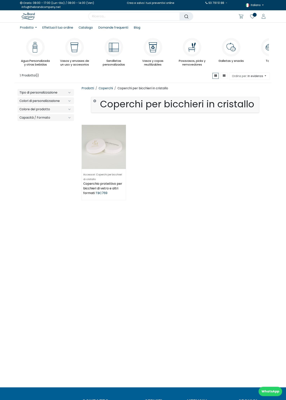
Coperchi (106, 88)
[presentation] (21, 49)
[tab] (175, 105)
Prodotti (88, 88)
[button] (249, 76)
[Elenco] (224, 76)
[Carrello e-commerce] (241, 16)
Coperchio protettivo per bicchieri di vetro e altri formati (102, 188)
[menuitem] (29, 27)
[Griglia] (215, 76)
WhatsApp (270, 391)
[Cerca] (186, 16)
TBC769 (101, 193)
